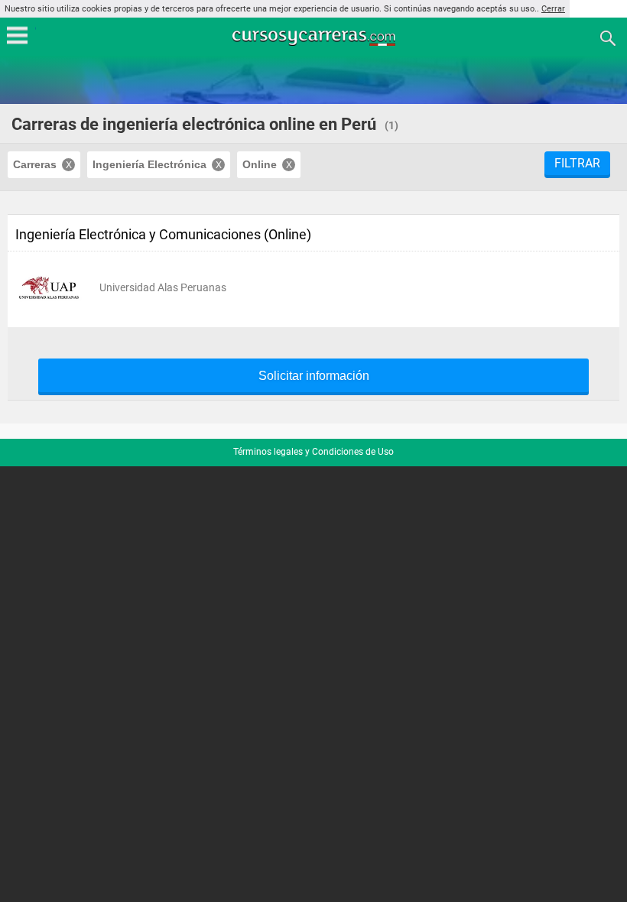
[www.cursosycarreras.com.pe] (315, 37)
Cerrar (553, 9)
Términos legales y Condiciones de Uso (313, 451)
